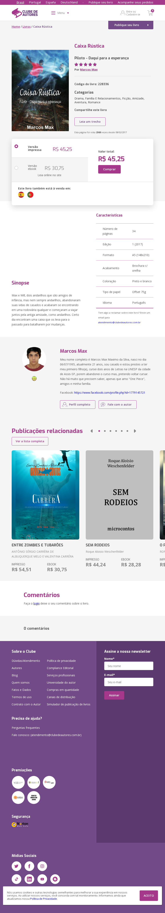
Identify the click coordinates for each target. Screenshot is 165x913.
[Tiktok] (16, 879)
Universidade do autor (61, 682)
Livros (27, 26)
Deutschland (69, 2)
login (36, 603)
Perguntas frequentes (26, 728)
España (51, 2)
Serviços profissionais (61, 675)
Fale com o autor (120, 404)
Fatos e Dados (21, 690)
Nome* (109, 658)
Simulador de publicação (68, 704)
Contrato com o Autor (26, 704)
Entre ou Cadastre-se (133, 13)
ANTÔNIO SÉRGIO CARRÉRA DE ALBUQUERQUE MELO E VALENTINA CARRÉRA (42, 554)
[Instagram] (42, 866)
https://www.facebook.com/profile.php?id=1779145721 (109, 392)
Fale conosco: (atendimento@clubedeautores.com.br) (46, 735)
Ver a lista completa (30, 441)
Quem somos (21, 682)
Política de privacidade (61, 661)
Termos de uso (22, 697)
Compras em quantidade (63, 690)
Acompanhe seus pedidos (135, 2)
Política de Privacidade (43, 898)
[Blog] (55, 879)
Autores (17, 668)
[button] (92, 431)
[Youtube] (42, 879)
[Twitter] (16, 866)
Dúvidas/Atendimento (26, 661)
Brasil (20, 2)
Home (16, 26)
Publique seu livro (101, 2)
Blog (15, 675)
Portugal (35, 2)
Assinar (114, 695)
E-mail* (109, 675)
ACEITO (149, 895)
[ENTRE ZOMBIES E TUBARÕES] (45, 495)
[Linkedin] (29, 879)
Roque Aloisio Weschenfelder (105, 551)
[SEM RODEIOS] (119, 495)
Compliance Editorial (60, 668)
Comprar (109, 169)
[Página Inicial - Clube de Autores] (25, 13)
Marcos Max (89, 69)
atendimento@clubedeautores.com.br (119, 322)
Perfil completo (79, 404)
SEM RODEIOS (98, 545)
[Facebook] (29, 866)
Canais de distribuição (61, 697)
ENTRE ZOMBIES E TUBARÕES (37, 545)
